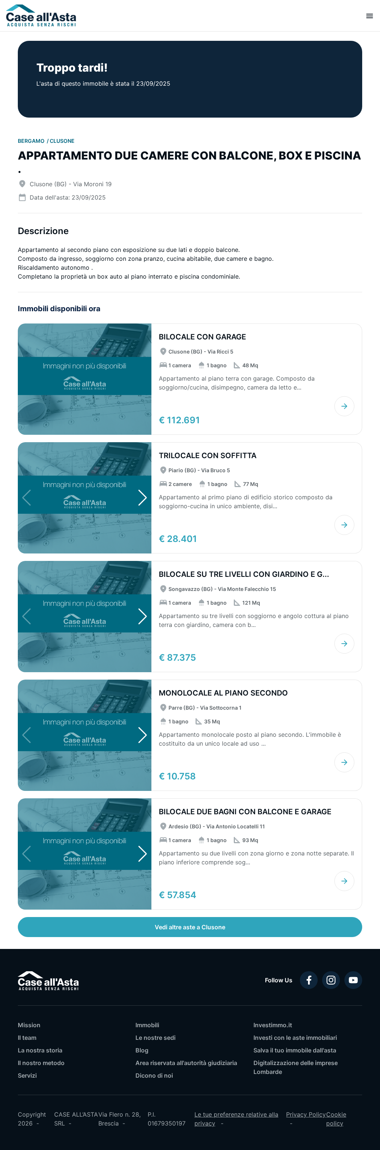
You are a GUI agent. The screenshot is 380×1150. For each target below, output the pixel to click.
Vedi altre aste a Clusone (190, 927)
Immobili (147, 1025)
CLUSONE (62, 141)
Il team (27, 1037)
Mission (29, 1025)
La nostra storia (40, 1050)
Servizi (27, 1075)
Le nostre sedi (155, 1037)
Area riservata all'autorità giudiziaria (186, 1063)
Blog (141, 1050)
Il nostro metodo (41, 1063)
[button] (143, 498)
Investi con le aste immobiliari (295, 1037)
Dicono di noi (154, 1075)
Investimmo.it (272, 1025)
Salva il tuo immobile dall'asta (294, 1050)
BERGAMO (32, 141)
